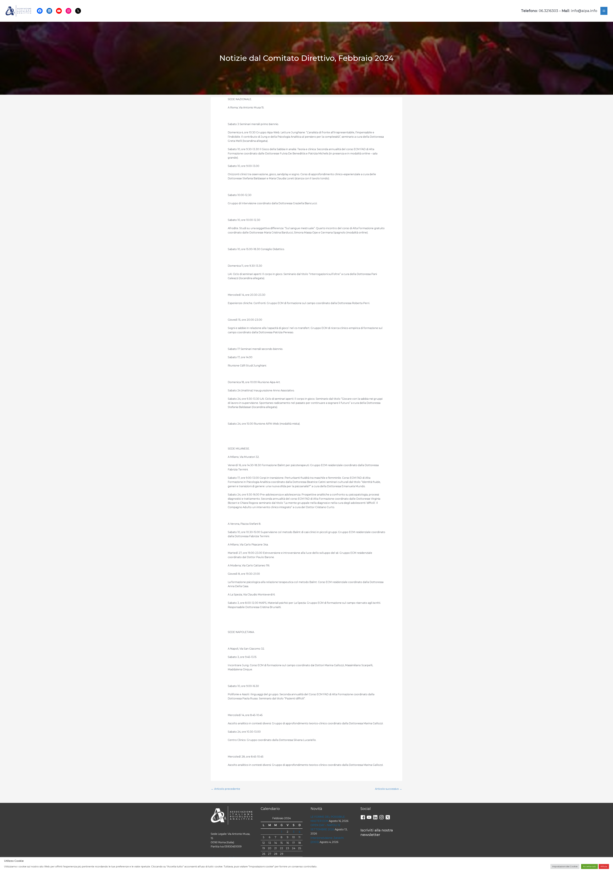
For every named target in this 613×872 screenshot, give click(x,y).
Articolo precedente (225, 788)
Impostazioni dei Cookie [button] (565, 866)
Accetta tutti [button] (589, 866)
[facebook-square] (363, 817)
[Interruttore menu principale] (603, 11)
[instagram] (382, 817)
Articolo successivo (388, 788)
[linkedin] (376, 817)
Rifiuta (604, 866)
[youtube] (370, 817)
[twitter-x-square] (388, 817)
